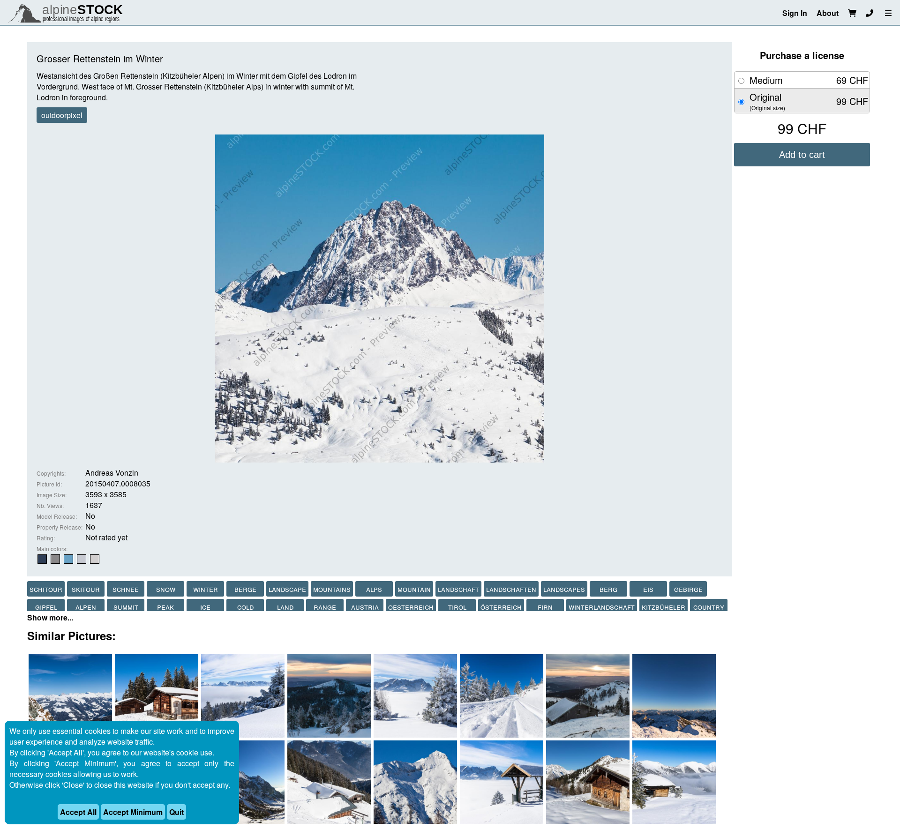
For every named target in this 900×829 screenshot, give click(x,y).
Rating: (46, 538)
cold (245, 606)
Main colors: (52, 549)
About (828, 12)
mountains (332, 588)
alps (374, 588)
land (285, 606)
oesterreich (411, 606)
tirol (457, 606)
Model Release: (57, 516)
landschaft (458, 588)
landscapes (564, 588)
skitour (86, 588)
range (325, 606)
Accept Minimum (133, 812)
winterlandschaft (602, 606)
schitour (46, 588)
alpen (85, 606)
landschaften (511, 588)
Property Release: (59, 527)
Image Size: (52, 495)
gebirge (688, 588)
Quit (176, 812)
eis (648, 588)
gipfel (46, 606)
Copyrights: (51, 473)
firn (545, 606)
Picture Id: (49, 484)
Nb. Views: (50, 505)
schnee (125, 588)
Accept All (78, 812)
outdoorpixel (61, 115)
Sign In (794, 12)
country (708, 606)
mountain (414, 588)
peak (165, 606)
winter (205, 588)
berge (245, 588)
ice (205, 606)
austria (365, 606)
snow (165, 588)
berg (608, 588)
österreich (501, 606)
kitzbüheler (663, 606)
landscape (287, 588)
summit (125, 606)
